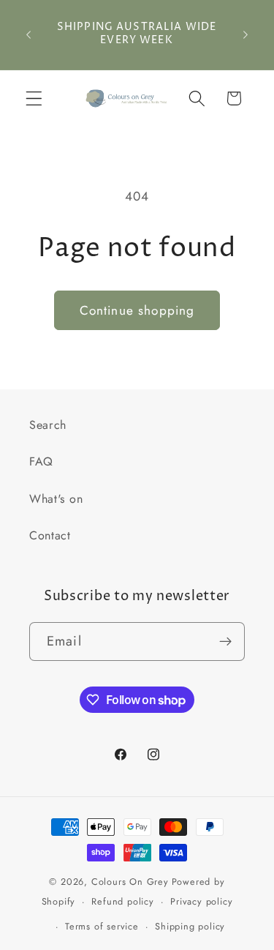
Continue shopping (137, 310)
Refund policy (122, 901)
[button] (34, 98)
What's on (56, 498)
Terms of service (102, 926)
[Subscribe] (225, 642)
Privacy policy (201, 901)
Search (47, 424)
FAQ (41, 461)
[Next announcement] (245, 34)
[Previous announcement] (28, 34)
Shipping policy (190, 926)
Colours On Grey (130, 882)
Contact (50, 535)
